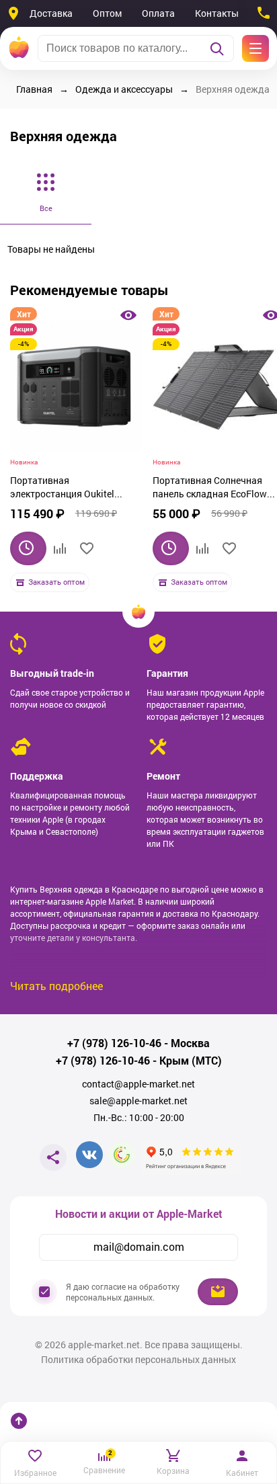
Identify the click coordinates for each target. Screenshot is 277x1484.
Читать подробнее (56, 986)
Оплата (158, 13)
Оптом (107, 13)
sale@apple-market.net (138, 1101)
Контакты (217, 13)
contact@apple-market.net (138, 1084)
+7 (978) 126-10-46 (114, 1043)
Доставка (51, 13)
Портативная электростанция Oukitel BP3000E (62, 488)
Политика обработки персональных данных (138, 1359)
